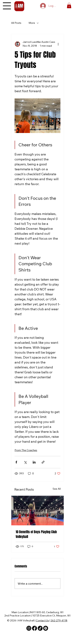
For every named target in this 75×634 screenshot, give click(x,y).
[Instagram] (28, 628)
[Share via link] (43, 462)
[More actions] (58, 44)
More (32, 23)
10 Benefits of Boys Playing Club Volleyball (36, 534)
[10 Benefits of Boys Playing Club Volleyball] (37, 510)
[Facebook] (34, 628)
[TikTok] (40, 628)
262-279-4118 (59, 620)
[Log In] (43, 6)
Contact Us (42, 620)
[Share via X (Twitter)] (25, 462)
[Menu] (7, 5)
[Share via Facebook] (16, 462)
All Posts (16, 23)
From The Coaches (26, 450)
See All (57, 488)
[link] (69, 5)
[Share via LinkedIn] (34, 462)
